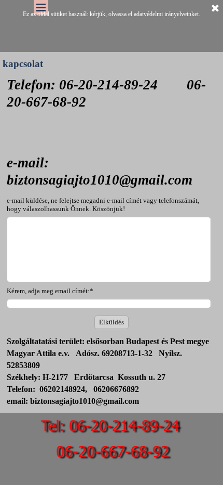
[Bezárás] (215, 9)
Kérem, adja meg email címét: (50, 291)
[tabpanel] (111, 112)
